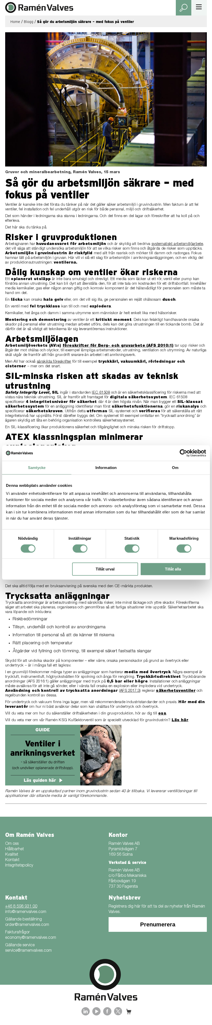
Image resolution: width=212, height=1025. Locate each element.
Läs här (180, 720)
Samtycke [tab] (37, 467)
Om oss (12, 844)
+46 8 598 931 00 (21, 907)
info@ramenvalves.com (25, 912)
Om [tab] (175, 467)
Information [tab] (106, 467)
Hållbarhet (14, 849)
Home (15, 22)
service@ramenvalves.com (28, 951)
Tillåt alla (173, 569)
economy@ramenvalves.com (30, 938)
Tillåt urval (105, 569)
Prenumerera (157, 924)
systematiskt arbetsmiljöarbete (177, 244)
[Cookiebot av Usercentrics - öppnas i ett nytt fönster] (183, 453)
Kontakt (12, 860)
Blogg (28, 22)
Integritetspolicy (19, 866)
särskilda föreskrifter (54, 362)
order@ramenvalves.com (27, 925)
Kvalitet (11, 855)
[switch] (80, 548)
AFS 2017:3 (130, 691)
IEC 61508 (101, 393)
